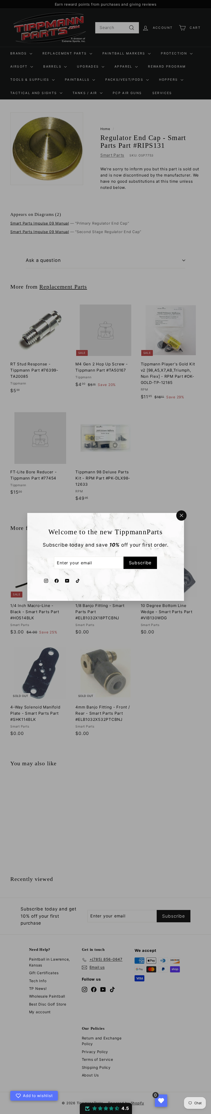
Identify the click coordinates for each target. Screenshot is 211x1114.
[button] (106, 1108)
